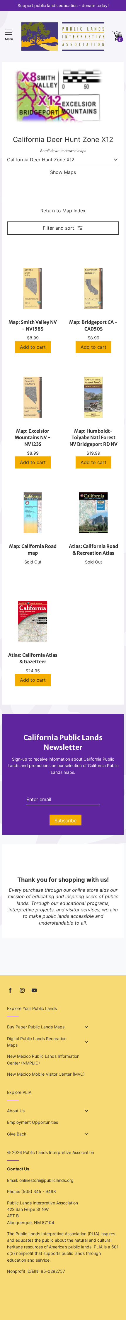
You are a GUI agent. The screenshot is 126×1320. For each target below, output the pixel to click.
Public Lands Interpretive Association (58, 1152)
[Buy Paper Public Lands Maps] (86, 1027)
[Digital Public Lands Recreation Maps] (86, 1042)
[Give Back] (86, 1134)
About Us (16, 1110)
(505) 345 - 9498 (38, 1191)
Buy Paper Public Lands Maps (35, 1026)
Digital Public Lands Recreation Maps (37, 1041)
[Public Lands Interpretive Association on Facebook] (10, 990)
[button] (117, 36)
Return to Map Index (63, 211)
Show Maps (63, 172)
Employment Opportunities (32, 1122)
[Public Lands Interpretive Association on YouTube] (34, 990)
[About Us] (86, 1111)
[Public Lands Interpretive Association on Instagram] (22, 990)
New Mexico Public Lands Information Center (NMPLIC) (43, 1059)
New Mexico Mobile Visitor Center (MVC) (46, 1074)
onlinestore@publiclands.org (46, 1180)
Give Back (16, 1133)
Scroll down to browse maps (63, 150)
